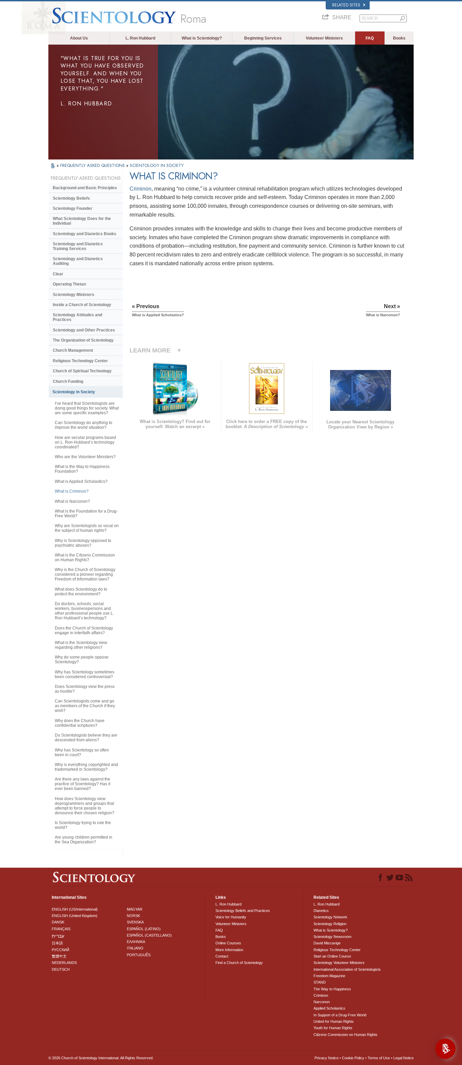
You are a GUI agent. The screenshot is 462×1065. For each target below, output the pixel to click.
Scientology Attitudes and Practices (77, 317)
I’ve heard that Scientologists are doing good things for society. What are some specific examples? (87, 408)
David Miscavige (327, 943)
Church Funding (68, 381)
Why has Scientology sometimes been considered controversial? (84, 674)
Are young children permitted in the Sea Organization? (83, 839)
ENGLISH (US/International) (75, 909)
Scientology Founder (72, 208)
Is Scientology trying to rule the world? (83, 825)
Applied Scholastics (329, 1008)
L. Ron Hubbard (140, 38)
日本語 (57, 943)
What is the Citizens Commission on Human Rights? (85, 557)
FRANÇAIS (61, 929)
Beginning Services (263, 38)
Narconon (322, 1002)
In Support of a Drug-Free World (340, 1015)
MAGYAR (134, 909)
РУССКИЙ (60, 950)
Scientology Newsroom (332, 937)
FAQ (370, 38)
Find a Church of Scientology (239, 963)
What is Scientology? (202, 38)
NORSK (133, 916)
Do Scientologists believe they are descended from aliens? (86, 737)
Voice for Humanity (230, 917)
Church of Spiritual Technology (82, 371)
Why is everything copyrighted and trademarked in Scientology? (86, 767)
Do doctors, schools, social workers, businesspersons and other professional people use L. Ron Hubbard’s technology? (84, 610)
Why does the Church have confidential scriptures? (80, 723)
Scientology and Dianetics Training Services (78, 246)
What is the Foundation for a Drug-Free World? (86, 513)
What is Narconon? (72, 501)
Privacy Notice (327, 1058)
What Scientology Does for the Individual (82, 221)
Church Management (73, 350)
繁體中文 (59, 956)
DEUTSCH (61, 969)
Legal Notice (403, 1058)
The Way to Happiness (332, 989)
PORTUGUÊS (139, 955)
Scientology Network (330, 917)
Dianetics (321, 911)
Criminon (141, 189)
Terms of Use (379, 1058)
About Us (79, 38)
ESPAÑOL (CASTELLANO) (149, 935)
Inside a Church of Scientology (82, 304)
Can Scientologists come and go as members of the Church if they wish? (85, 706)
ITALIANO (135, 948)
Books (399, 38)
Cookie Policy (353, 1058)
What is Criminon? (72, 491)
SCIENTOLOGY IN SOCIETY (157, 165)
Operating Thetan (69, 284)
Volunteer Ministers (324, 38)
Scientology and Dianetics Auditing (78, 261)
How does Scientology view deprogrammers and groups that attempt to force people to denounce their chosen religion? (84, 805)
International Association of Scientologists (347, 969)
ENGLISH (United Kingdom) (74, 916)
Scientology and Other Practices (84, 330)
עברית (58, 936)
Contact (221, 956)
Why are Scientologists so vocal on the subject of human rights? (87, 528)
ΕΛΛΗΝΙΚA (136, 942)
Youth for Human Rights (333, 1028)
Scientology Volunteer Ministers (339, 963)
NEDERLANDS (64, 963)
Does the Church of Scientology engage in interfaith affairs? (84, 630)
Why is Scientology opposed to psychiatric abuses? (83, 543)
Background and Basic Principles (85, 187)
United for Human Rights (334, 1021)
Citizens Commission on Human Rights (345, 1035)
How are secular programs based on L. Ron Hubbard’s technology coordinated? (85, 442)
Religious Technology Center (80, 360)
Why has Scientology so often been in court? (82, 752)
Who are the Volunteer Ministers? (85, 456)
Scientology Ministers (73, 294)
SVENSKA (135, 922)
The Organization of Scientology (83, 340)
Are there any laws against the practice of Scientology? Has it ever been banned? (82, 784)
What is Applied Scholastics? (81, 481)
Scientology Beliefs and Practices (242, 911)
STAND (320, 982)
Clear (58, 274)
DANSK (58, 922)
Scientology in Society (73, 392)
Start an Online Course (332, 956)
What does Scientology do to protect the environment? (81, 591)
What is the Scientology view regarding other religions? (81, 645)
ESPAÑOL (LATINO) (144, 929)
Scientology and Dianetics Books (84, 233)
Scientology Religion (330, 924)
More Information (229, 950)
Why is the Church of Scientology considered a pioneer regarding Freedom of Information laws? (85, 574)
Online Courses (228, 943)
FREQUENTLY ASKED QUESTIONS (93, 165)
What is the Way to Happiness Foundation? (82, 469)
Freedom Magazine (329, 976)
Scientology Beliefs (71, 198)
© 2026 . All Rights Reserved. (101, 1058)
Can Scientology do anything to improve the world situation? (83, 425)
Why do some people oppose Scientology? (82, 659)
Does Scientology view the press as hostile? (85, 689)
